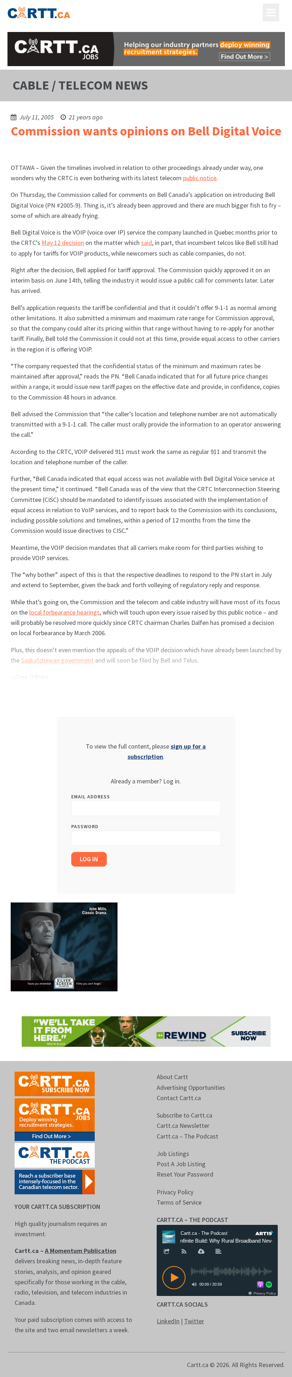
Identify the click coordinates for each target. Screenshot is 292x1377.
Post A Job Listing (181, 1164)
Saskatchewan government (57, 660)
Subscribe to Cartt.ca (184, 1115)
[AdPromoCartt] (55, 1181)
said (146, 243)
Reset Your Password (185, 1174)
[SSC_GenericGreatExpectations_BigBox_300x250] (64, 946)
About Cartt (172, 1077)
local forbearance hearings (64, 612)
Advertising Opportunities (191, 1087)
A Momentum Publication (80, 1251)
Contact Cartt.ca (179, 1098)
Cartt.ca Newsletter (183, 1125)
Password (85, 826)
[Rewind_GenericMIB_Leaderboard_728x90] (146, 1031)
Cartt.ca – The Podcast (187, 1136)
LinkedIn (168, 1321)
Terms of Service (179, 1202)
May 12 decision (63, 243)
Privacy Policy (175, 1192)
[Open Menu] (271, 12)
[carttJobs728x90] (146, 49)
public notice (200, 178)
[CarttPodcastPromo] (55, 1155)
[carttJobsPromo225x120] (55, 1119)
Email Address (90, 796)
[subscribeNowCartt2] (55, 1083)
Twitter (194, 1321)
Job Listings (173, 1154)
